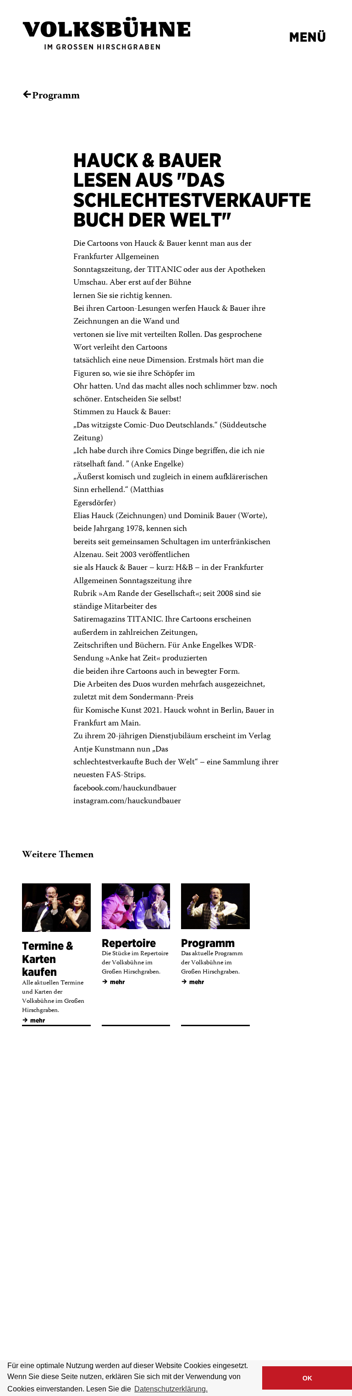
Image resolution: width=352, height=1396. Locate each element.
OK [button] (307, 1378)
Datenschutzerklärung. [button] (171, 1389)
